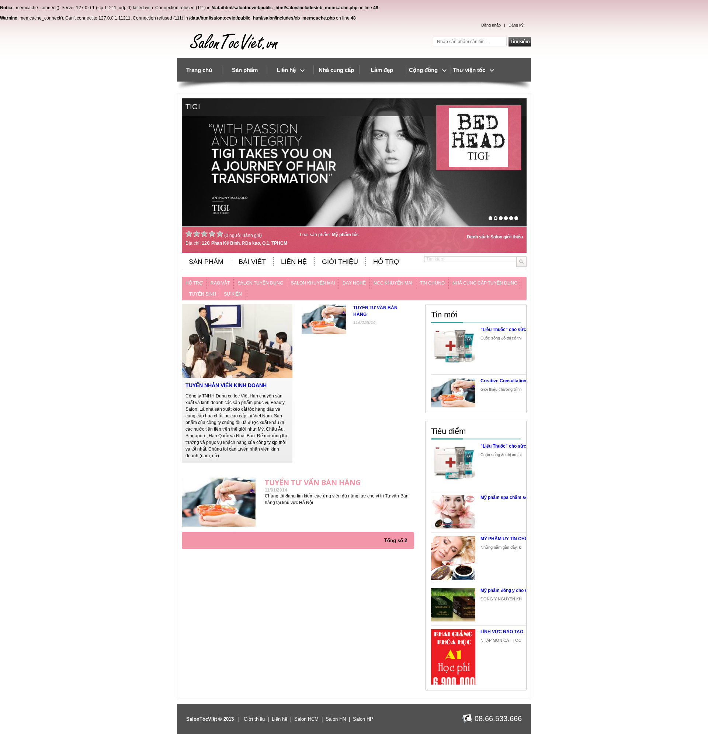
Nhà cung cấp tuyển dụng (484, 283)
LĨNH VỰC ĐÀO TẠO (501, 631)
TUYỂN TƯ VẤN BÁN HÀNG (313, 482)
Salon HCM (306, 719)
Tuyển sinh (202, 294)
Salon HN (336, 719)
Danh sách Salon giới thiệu (495, 237)
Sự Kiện (233, 294)
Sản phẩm (245, 70)
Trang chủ (199, 70)
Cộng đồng (425, 70)
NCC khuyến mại (393, 283)
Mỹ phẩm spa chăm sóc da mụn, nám (519, 497)
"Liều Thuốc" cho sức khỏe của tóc (517, 329)
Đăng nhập (491, 25)
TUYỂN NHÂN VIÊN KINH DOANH (226, 385)
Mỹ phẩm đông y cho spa (506, 590)
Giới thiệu (254, 719)
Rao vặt (220, 283)
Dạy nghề (354, 283)
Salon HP (363, 719)
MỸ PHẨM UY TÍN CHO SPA (509, 538)
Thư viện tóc (471, 70)
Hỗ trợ (194, 283)
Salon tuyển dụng (260, 283)
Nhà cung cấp (336, 70)
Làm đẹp (382, 70)
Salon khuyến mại (313, 283)
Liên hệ (288, 70)
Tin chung (432, 283)
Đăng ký (516, 25)
